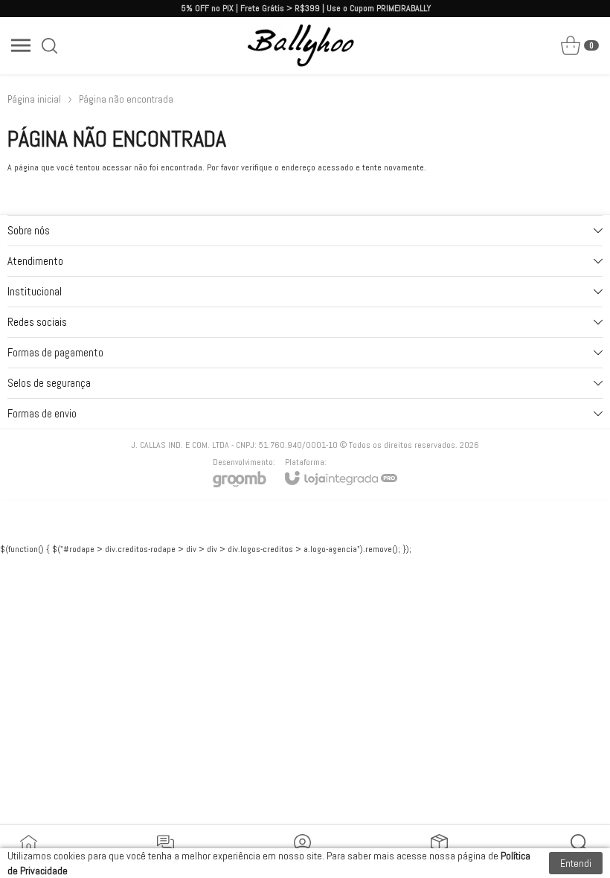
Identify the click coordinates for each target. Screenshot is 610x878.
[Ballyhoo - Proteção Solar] (301, 45)
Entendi (575, 863)
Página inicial (34, 99)
